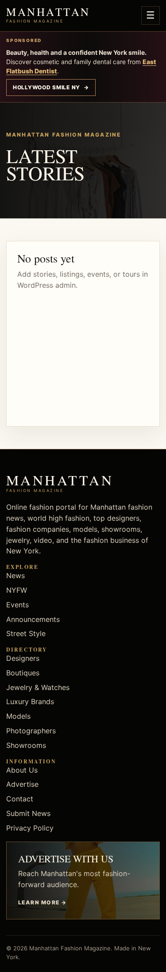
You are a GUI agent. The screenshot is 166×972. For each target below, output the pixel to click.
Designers (22, 658)
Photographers (31, 730)
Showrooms (26, 745)
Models (18, 716)
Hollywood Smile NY (51, 87)
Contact (19, 798)
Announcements (33, 619)
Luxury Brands (30, 701)
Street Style (26, 633)
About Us (22, 770)
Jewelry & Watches (37, 687)
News (15, 575)
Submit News (28, 813)
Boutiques (22, 672)
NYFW (16, 590)
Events (17, 604)
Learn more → (42, 902)
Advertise (22, 784)
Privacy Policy (30, 827)
